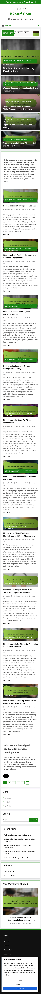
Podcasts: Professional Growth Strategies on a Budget (18, 2)
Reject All (19, 984)
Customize (20, 980)
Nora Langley (9, 209)
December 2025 (9, 872)
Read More (6, 234)
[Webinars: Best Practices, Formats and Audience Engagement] (33, 34)
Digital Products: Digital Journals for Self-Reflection (17, 120)
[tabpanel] (20, 906)
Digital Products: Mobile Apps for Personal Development (19, 527)
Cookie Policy (8, 950)
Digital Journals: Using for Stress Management (19, 858)
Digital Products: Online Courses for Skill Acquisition (17, 102)
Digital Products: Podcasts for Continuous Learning (18, 61)
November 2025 (9, 876)
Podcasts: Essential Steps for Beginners (20, 206)
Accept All (20, 988)
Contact (7, 802)
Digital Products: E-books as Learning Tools (18, 140)
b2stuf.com (20, 14)
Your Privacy (8, 954)
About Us (8, 798)
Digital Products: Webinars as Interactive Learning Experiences (20, 83)
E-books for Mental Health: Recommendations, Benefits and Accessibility (21, 920)
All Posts (8, 806)
